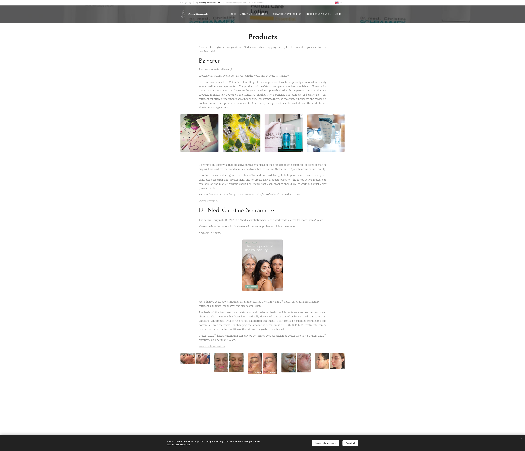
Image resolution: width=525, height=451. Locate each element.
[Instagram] (189, 2)
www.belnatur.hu (208, 200)
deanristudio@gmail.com (236, 2)
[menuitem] (233, 14)
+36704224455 (258, 2)
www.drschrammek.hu (212, 346)
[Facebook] (181, 2)
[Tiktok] (185, 2)
